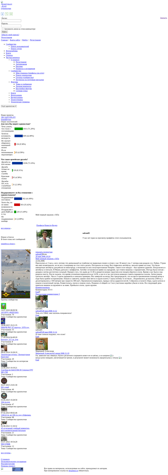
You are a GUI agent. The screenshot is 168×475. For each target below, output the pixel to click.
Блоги (8, 53)
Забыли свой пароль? (10, 35)
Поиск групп (16, 49)
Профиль (40, 225)
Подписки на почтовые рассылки (30, 80)
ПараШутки (6, 119)
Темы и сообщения (24, 84)
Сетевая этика (22, 91)
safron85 (39, 254)
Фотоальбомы (12, 51)
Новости (48, 225)
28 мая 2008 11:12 (49, 311)
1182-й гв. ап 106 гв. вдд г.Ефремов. (16, 415)
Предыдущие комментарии (48, 294)
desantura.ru (73, 471)
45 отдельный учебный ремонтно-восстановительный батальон (15, 429)
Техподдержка (17, 100)
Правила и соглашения (25, 69)
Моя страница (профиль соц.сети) (30, 73)
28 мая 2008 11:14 (49, 332)
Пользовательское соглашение (13, 461)
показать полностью (44, 252)
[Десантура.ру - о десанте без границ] (16, 298)
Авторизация (21, 64)
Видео (54, 225)
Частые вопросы (13, 57)
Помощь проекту (8, 466)
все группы (6, 453)
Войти (25, 40)
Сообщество (11, 44)
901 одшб (5, 387)
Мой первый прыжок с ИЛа (47, 259)
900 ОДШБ (5, 444)
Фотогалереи (16, 95)
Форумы (14, 82)
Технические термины (20, 102)
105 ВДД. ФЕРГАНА (10, 312)
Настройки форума (24, 89)
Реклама (19, 66)
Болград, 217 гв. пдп (9, 339)
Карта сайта (15, 40)
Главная (4, 40)
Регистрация (6, 37)
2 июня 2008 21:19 (61, 353)
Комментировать (43, 287)
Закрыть (163, 18)
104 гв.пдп (5, 402)
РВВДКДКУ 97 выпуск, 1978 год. (15, 327)
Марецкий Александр (45, 353)
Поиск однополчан (24, 75)
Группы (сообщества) (25, 77)
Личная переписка (23, 86)
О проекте (15, 60)
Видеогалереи (17, 97)
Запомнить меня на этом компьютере (19, 29)
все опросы (5, 228)
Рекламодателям (8, 464)
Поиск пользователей (20, 46)
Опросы (9, 55)
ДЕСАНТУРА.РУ (8, 117)
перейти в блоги (8, 244)
